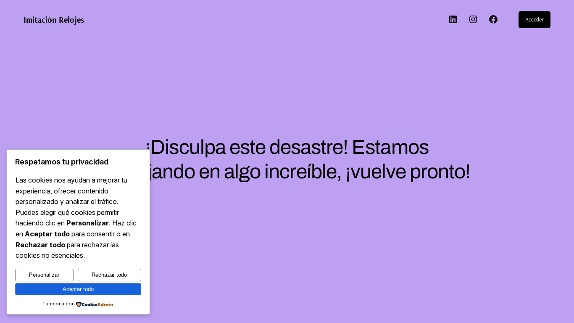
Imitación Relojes (54, 19)
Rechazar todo (109, 275)
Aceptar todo (78, 289)
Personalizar (44, 275)
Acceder (534, 19)
